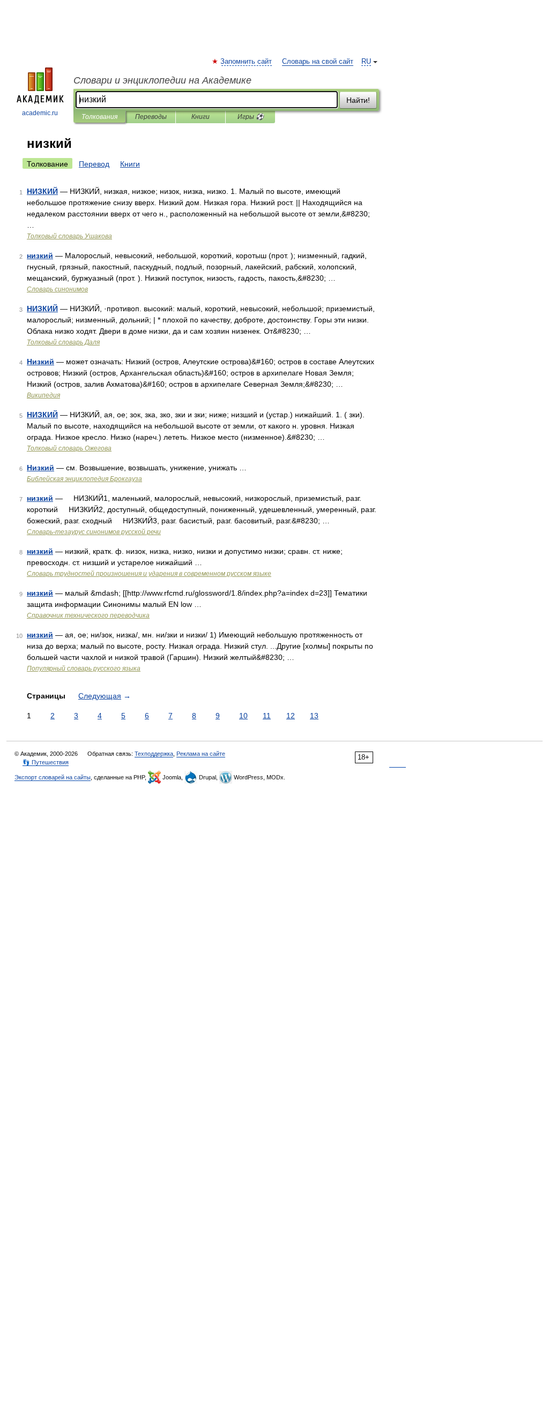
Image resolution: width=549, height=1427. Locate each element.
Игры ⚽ (251, 117)
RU (366, 61)
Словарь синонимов (57, 289)
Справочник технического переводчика (88, 615)
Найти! (358, 100)
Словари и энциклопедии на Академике (162, 80)
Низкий (40, 361)
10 (243, 715)
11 (267, 715)
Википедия (43, 395)
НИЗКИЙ (42, 191)
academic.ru (40, 113)
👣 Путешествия (46, 762)
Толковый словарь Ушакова (69, 236)
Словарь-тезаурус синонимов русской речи (94, 532)
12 (290, 715)
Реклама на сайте (200, 753)
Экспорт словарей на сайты (52, 777)
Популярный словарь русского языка (83, 668)
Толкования (99, 117)
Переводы (151, 117)
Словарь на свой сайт (317, 61)
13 (314, 715)
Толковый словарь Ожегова (69, 448)
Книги (200, 117)
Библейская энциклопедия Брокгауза (84, 479)
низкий (40, 255)
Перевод (94, 164)
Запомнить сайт (246, 61)
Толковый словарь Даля (63, 342)
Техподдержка (154, 753)
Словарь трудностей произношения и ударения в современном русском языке (149, 573)
